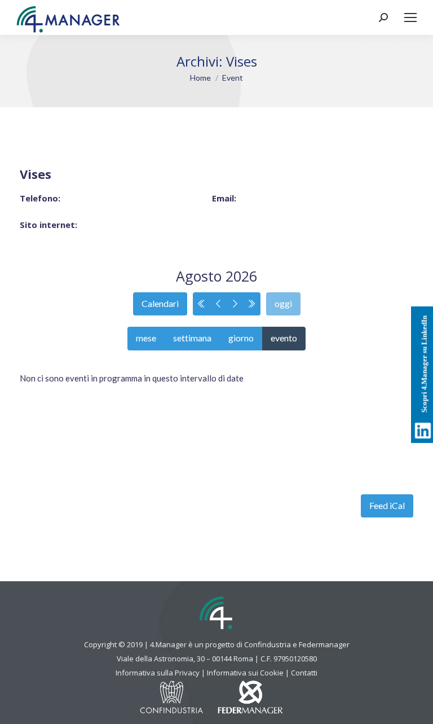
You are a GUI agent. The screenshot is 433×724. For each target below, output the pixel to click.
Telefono (39, 198)
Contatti (304, 673)
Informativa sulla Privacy (158, 673)
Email (223, 198)
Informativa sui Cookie (245, 673)
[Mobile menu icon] (410, 17)
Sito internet (47, 224)
